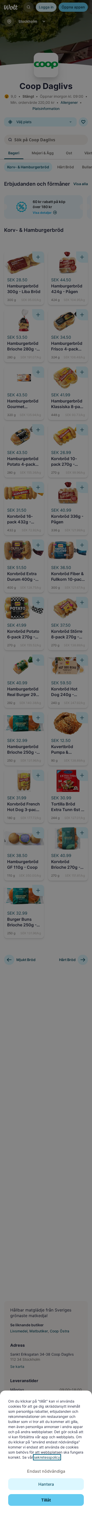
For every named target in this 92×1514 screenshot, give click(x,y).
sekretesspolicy (47, 1457)
